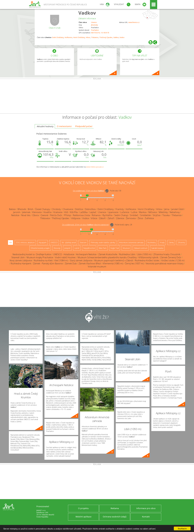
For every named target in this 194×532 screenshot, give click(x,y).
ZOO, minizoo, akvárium (25, 242)
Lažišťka (84, 212)
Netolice (15, 215)
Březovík (22, 209)
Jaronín (16, 212)
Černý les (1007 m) (134, 263)
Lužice (134, 212)
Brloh (30, 209)
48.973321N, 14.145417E (100, 33)
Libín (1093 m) (144, 254)
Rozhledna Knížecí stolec (147, 260)
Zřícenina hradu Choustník (166, 254)
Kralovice (57, 212)
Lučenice (124, 212)
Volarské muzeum (97, 266)
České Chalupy (42, 209)
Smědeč (134, 215)
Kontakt (146, 516)
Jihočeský (94, 25)
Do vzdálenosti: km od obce (88, 191)
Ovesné (44, 215)
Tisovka (166, 215)
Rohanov (96, 215)
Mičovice (152, 212)
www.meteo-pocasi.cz (95, 167)
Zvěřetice (149, 218)
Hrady (162, 242)
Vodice (122, 37)
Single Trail (114, 248)
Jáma (166, 209)
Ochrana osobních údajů (114, 516)
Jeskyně (67, 248)
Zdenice (120, 218)
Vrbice (94, 218)
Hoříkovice (68, 37)
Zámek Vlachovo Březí (90, 263)
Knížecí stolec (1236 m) (172, 260)
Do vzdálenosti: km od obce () (85, 225)
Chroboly (56, 209)
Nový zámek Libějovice (21, 260)
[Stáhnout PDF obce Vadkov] (151, 42)
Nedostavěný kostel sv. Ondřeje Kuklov (32, 254)
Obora (35, 215)
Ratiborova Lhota (81, 215)
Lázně (76, 248)
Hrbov (88, 37)
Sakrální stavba (157, 248)
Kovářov (48, 212)
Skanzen (83, 242)
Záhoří (111, 218)
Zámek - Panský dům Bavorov (48, 263)
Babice (12, 209)
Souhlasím (182, 528)
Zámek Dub (71, 263)
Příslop (67, 215)
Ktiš (66, 212)
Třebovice (45, 218)
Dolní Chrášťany (58, 37)
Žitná (140, 218)
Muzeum (126, 248)
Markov (143, 212)
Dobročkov (90, 209)
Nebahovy (175, 212)
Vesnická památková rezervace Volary (164, 263)
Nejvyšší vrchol (89, 248)
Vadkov (87, 13)
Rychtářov (107, 215)
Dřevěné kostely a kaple (40, 248)
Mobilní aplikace (83, 516)
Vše (10, 242)
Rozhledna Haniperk (21, 263)
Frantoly (120, 209)
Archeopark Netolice (86, 254)
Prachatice (95, 30)
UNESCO (54, 242)
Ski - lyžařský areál (69, 242)
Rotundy (57, 248)
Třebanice (94, 37)
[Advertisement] (97, 96)
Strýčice (156, 215)
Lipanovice (113, 212)
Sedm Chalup (121, 215)
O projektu (83, 508)
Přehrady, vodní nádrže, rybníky (103, 242)
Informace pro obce (145, 508)
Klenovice (37, 212)
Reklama (115, 508)
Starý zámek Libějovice (81, 260)
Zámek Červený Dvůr (170, 257)
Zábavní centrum (140, 248)
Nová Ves (25, 215)
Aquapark (42, 242)
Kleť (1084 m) (61, 260)
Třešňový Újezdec (105, 37)
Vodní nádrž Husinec (65, 257)
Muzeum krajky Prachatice (40, 257)
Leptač (92, 212)
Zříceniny (181, 242)
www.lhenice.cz (133, 22)
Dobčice (79, 209)
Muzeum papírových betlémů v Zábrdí (113, 260)
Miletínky (163, 212)
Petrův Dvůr (56, 215)
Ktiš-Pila (74, 212)
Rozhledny (151, 242)
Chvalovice (68, 209)
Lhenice (94, 22)
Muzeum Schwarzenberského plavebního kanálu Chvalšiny (107, 257)
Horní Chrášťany (79, 37)
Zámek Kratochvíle (107, 254)
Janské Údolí (177, 209)
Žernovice (131, 218)
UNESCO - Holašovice (63, 254)
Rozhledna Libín (127, 254)
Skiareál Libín (18, 257)
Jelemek (26, 212)
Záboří (102, 218)
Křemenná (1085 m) (113, 263)
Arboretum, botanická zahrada (131, 242)
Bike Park (102, 248)
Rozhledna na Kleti (43, 260)
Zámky (171, 242)
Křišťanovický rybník (148, 257)
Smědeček (145, 215)
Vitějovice (75, 218)
